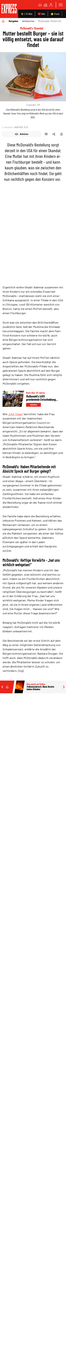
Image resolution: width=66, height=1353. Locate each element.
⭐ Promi (54, 13)
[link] (9, 9)
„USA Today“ (15, 414)
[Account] (51, 5)
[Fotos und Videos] (45, 5)
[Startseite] (3, 21)
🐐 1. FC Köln (26, 13)
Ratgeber (13, 21)
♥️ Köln (41, 13)
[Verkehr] (40, 5)
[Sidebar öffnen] (60, 4)
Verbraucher (28, 21)
